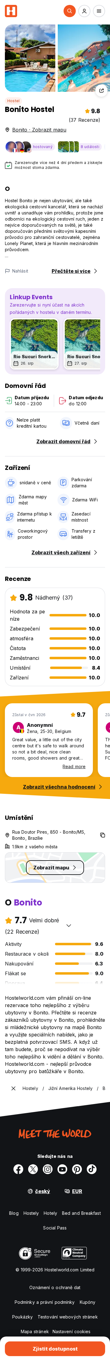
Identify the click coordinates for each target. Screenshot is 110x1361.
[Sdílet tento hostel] (101, 90)
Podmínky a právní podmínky (45, 1302)
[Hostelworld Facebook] (18, 1169)
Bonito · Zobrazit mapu (39, 130)
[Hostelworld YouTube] (62, 1169)
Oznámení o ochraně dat (54, 1287)
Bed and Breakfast (81, 1213)
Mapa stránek (35, 1331)
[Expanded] (13, 1088)
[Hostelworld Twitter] (33, 1169)
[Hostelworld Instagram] (48, 1169)
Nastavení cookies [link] (72, 1331)
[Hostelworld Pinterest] (77, 1169)
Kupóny (88, 1302)
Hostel (13, 101)
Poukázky (22, 1316)
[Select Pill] (70, 11)
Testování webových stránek (68, 1316)
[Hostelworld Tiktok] (92, 1169)
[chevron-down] (68, 925)
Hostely (31, 1213)
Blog (13, 1213)
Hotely (50, 1213)
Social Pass (55, 1227)
